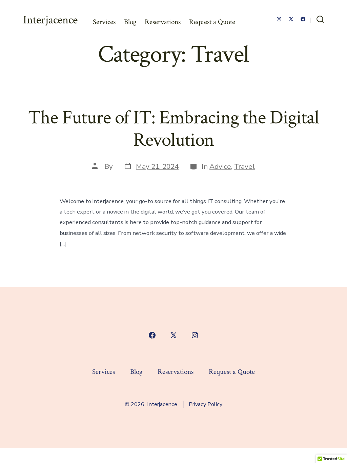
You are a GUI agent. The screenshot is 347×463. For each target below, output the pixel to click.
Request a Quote (212, 21)
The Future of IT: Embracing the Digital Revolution (173, 128)
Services (104, 21)
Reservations (163, 21)
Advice (220, 166)
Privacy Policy (205, 404)
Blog (130, 21)
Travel (244, 166)
